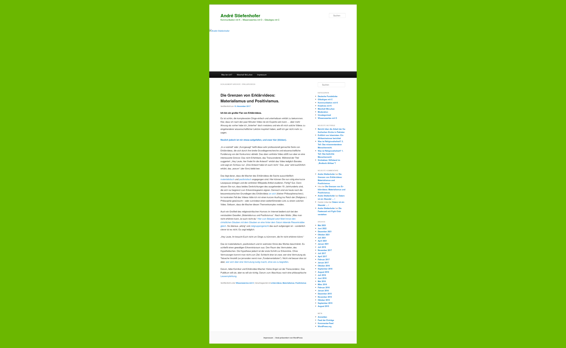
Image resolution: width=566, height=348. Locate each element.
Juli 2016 (322, 275)
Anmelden (322, 316)
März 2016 (322, 284)
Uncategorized (324, 115)
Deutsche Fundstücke (327, 96)
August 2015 (323, 306)
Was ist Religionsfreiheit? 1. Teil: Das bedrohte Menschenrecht (330, 153)
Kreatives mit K (325, 105)
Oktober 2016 (324, 265)
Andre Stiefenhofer (326, 174)
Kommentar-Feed (325, 323)
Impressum (262, 74)
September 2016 (325, 268)
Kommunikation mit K (328, 102)
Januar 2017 (323, 262)
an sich (272, 193)
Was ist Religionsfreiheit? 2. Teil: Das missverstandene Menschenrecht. (330, 144)
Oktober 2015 (324, 300)
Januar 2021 (323, 243)
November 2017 (325, 250)
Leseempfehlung (228, 276)
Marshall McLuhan (244, 74)
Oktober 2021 (324, 234)
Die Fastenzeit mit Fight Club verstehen (330, 211)
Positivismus (300, 283)
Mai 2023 (322, 225)
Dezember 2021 (325, 231)
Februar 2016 (324, 287)
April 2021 (322, 240)
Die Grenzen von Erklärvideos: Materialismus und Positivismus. (331, 189)
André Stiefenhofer (240, 15)
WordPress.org (324, 326)
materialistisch (227, 179)
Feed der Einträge (326, 320)
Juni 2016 (322, 278)
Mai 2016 (322, 281)
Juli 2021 (322, 237)
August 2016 (323, 272)
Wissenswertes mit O (245, 283)
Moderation (323, 111)
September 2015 (325, 303)
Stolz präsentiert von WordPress (289, 337)
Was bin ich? (226, 74)
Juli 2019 (322, 247)
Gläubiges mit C (325, 99)
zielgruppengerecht (260, 225)
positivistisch (245, 179)
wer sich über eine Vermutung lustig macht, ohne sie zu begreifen (257, 261)
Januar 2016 (323, 290)
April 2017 (322, 256)
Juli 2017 (322, 253)
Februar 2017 (324, 259)
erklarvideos (276, 283)
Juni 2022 (322, 228)
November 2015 (325, 296)
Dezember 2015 (325, 293)
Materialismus (288, 283)
